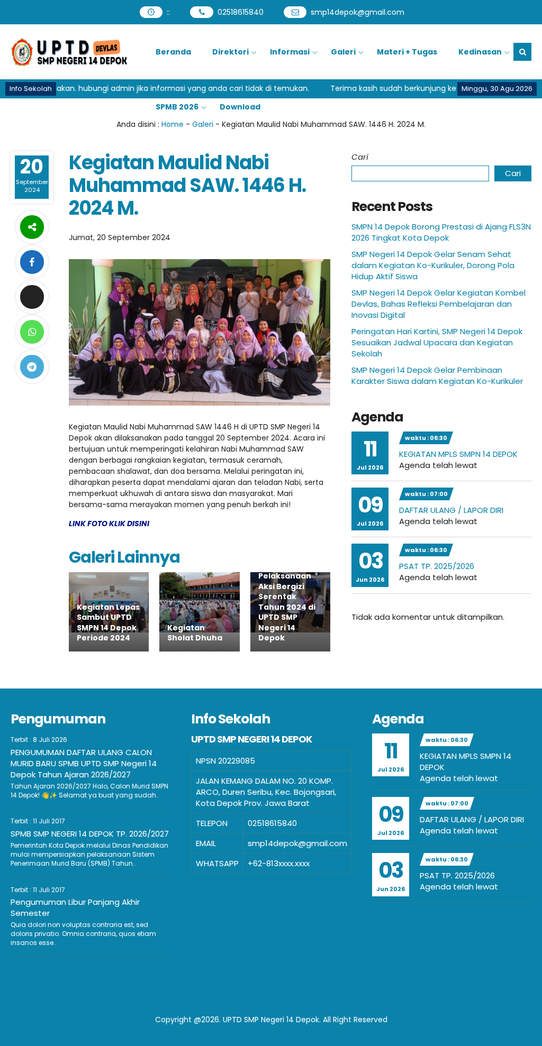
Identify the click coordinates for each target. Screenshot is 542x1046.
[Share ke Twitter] (32, 297)
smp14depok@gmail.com (357, 12)
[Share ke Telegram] (32, 367)
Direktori (230, 52)
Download (240, 107)
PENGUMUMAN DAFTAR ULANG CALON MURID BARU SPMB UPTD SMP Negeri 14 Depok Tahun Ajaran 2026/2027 (84, 763)
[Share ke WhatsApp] (32, 332)
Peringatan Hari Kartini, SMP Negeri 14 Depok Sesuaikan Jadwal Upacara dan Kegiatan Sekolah (436, 342)
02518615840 (241, 12)
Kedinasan (480, 52)
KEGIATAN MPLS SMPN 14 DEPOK (458, 454)
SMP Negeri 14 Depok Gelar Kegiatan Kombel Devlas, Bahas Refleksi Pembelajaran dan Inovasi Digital (438, 303)
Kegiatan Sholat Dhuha (194, 633)
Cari (359, 156)
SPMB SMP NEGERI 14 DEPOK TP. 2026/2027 (90, 833)
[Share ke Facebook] (32, 262)
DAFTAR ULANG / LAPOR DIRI (451, 510)
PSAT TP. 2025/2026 (436, 566)
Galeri (343, 52)
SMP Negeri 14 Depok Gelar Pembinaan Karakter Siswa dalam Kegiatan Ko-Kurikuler (437, 375)
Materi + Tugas (407, 52)
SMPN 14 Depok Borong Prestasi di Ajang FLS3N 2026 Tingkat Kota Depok (441, 232)
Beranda (173, 52)
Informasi (290, 52)
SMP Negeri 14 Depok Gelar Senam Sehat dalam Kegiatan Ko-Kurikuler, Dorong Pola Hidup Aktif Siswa (432, 265)
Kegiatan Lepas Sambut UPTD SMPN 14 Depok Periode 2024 (108, 623)
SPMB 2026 (177, 107)
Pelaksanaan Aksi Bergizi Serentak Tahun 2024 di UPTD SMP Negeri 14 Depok (286, 607)
